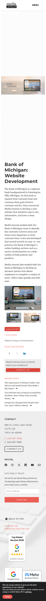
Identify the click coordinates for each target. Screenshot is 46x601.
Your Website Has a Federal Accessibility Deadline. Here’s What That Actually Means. (23, 396)
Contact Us (14, 449)
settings (28, 592)
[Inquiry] (39, 465)
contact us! (23, 370)
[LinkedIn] (25, 465)
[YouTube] (32, 465)
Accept (7, 597)
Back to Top (16, 519)
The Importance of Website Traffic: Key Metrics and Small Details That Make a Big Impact (22, 386)
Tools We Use (11, 526)
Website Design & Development (19, 340)
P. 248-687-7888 (13, 438)
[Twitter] (19, 465)
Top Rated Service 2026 (17, 539)
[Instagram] (12, 465)
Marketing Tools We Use (17, 529)
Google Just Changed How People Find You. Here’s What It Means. (22, 404)
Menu (35, 5)
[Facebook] (6, 465)
